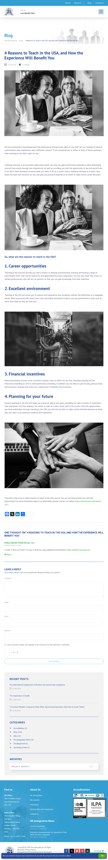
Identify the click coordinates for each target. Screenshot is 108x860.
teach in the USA (45, 256)
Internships (34, 804)
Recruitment (34, 800)
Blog (89, 3)
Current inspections (37, 826)
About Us (77, 3)
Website (7, 631)
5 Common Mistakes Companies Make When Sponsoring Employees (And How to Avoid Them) (47, 707)
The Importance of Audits (20, 696)
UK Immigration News (22, 740)
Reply (9, 554)
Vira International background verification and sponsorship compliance (37, 685)
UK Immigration (36, 795)
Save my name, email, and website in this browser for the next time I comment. (38, 645)
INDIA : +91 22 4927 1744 (14, 836)
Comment (8, 578)
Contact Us (99, 3)
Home (67, 3)
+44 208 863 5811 (27, 13)
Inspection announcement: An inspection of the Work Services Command (48, 833)
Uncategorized (19, 743)
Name (6, 602)
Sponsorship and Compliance (41, 809)
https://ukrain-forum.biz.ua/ (17, 542)
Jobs (15, 736)
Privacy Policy (31, 850)
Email (6, 616)
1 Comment (26, 65)
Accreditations (19, 728)
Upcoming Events (20, 747)
